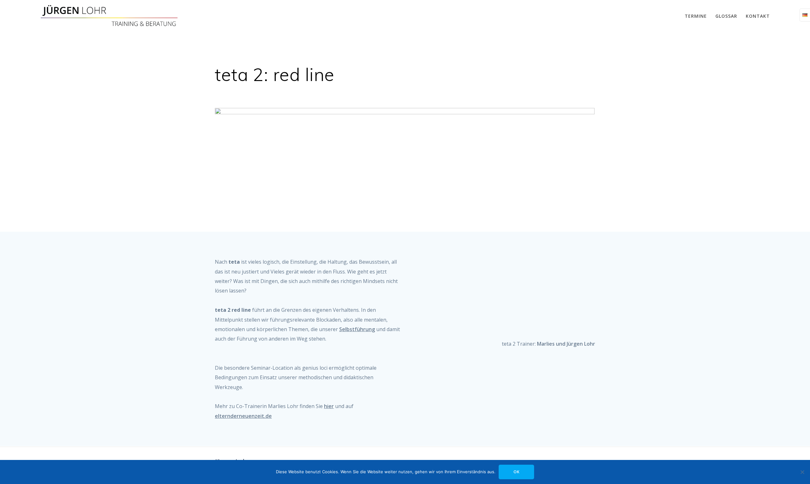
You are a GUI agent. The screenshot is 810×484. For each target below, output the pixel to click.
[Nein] (802, 472)
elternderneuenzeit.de (243, 415)
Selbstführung (357, 329)
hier (329, 406)
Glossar (726, 16)
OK (517, 472)
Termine (696, 16)
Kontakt (758, 16)
